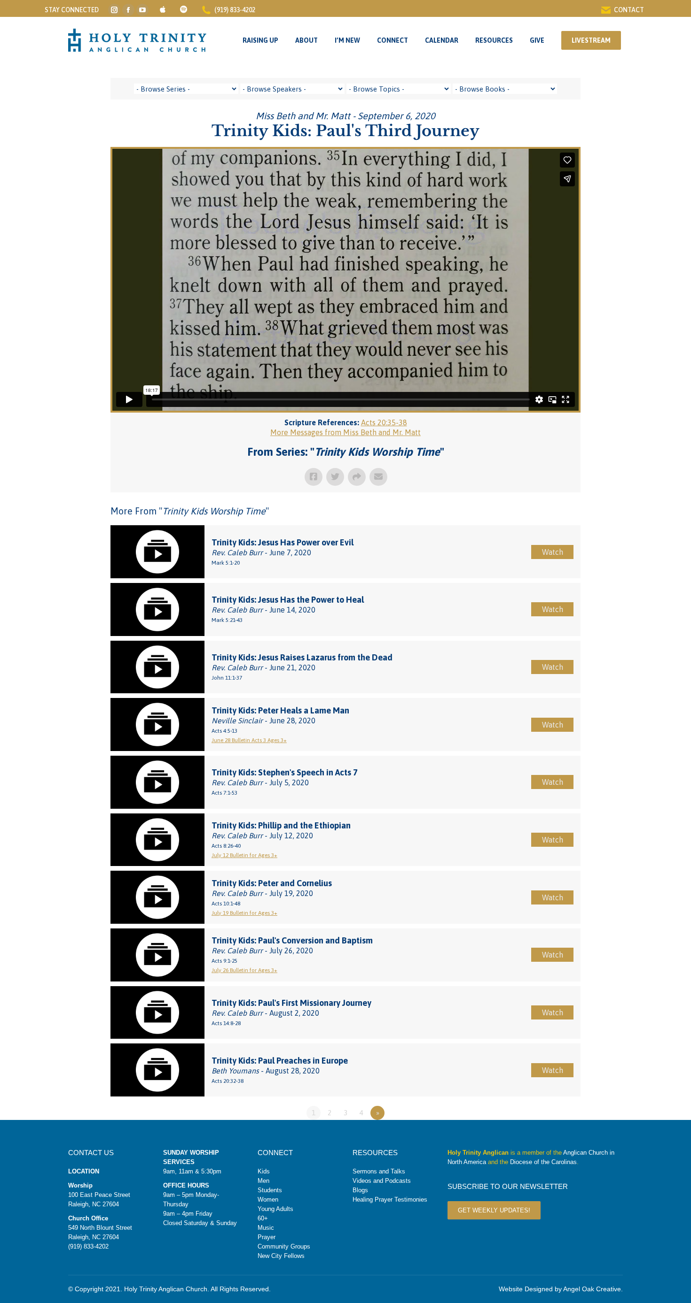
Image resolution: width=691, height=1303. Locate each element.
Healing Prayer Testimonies (390, 1199)
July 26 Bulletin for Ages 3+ (244, 970)
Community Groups (284, 1246)
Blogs (360, 1190)
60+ (263, 1218)
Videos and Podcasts (382, 1180)
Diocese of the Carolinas (543, 1161)
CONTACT (629, 10)
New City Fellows (281, 1255)
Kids (264, 1171)
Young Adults (275, 1208)
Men (263, 1180)
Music (266, 1227)
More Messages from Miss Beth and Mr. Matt (345, 432)
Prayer (266, 1237)
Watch (552, 552)
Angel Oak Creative (592, 1289)
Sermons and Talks (379, 1171)
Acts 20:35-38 (384, 422)
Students (270, 1190)
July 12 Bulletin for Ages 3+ (244, 855)
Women (268, 1199)
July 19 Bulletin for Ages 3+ (244, 913)
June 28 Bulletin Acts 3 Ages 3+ (249, 740)
